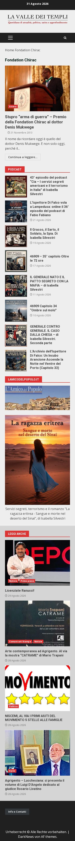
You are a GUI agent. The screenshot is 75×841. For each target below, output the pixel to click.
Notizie (13, 581)
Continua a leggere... (22, 157)
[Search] (65, 38)
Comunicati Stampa (20, 641)
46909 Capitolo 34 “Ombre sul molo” (16, 311)
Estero (13, 106)
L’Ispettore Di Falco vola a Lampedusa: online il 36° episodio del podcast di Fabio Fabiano (16, 211)
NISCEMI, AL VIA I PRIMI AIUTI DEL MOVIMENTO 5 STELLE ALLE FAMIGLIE (37, 688)
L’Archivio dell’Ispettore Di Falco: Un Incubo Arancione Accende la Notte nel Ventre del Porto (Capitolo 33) (16, 360)
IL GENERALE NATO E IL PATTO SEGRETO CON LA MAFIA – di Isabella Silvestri (16, 286)
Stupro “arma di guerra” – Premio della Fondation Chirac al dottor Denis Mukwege (37, 88)
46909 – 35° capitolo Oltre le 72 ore (16, 261)
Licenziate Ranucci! (37, 563)
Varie (12, 770)
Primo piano (27, 581)
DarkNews (26, 836)
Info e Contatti (17, 811)
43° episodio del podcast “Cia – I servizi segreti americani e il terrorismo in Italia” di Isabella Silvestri (16, 186)
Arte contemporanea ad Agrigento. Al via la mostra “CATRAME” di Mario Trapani (37, 623)
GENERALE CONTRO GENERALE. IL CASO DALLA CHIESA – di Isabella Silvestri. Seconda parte (16, 335)
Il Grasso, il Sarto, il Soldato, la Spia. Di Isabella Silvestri (16, 236)
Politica (13, 706)
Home (9, 50)
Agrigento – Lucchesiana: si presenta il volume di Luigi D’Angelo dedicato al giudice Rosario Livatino (37, 753)
